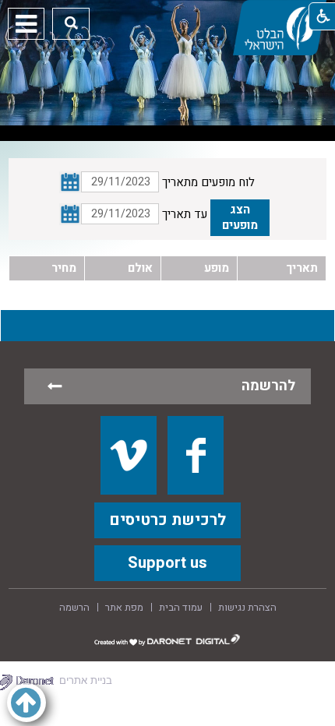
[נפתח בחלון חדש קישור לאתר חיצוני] (128, 454)
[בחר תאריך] (70, 214)
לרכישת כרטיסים (167, 520)
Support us (167, 563)
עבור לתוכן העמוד (167, 15)
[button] (71, 23)
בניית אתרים (85, 680)
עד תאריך (184, 214)
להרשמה (268, 385)
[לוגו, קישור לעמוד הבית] (279, 27)
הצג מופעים (240, 217)
